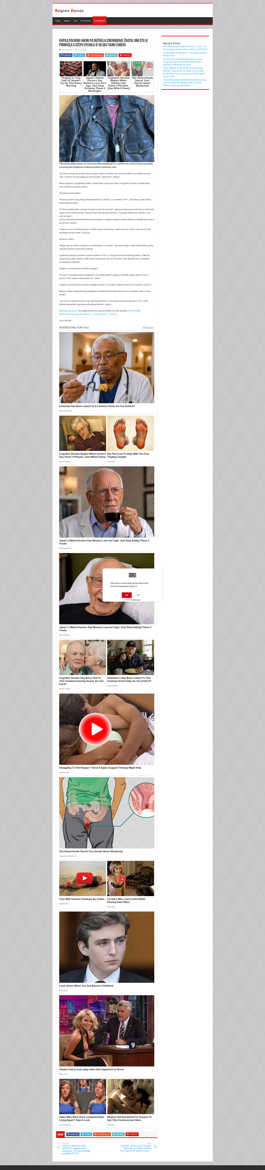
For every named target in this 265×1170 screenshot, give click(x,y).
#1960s (137, 311)
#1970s (130, 311)
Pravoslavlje (86, 21)
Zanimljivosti (99, 21)
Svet (75, 21)
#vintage (75, 314)
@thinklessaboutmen (68, 311)
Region (67, 21)
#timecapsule (65, 314)
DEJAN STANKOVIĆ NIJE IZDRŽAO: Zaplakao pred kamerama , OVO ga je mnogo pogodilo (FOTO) (76, 1149)
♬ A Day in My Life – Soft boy (104, 314)
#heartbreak (85, 314)
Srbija (58, 21)
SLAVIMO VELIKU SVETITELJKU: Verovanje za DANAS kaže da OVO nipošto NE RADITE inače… (135, 1147)
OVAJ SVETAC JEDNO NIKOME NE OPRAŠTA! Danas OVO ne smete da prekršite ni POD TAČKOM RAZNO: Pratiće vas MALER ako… (185, 83)
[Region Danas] (69, 10)
